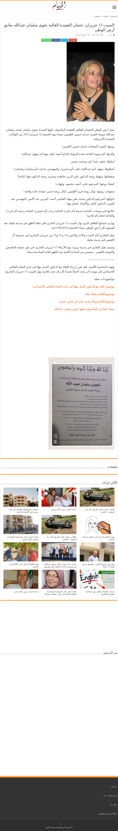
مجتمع (97, 16)
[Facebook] (61, 824)
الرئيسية (114, 16)
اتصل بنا (114, 804)
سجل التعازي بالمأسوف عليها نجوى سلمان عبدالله (84, 309)
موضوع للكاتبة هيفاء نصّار (99, 294)
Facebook (56, 40)
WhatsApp (46, 40)
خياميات (105, 16)
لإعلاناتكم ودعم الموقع (108, 814)
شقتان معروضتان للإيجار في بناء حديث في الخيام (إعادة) (23, 510)
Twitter (64, 40)
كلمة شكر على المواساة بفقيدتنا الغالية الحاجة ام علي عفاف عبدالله (60, 592)
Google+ (73, 40)
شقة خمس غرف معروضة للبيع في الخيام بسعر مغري (22, 538)
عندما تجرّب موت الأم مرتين (63, 509)
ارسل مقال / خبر (110, 795)
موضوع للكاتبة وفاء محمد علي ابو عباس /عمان (87, 301)
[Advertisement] (59, 334)
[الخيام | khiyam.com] (59, 5)
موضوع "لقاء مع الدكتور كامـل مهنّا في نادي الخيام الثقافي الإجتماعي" (73, 286)
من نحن (114, 786)
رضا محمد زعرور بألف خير (26, 591)
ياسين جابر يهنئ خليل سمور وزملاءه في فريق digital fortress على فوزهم (60, 565)
